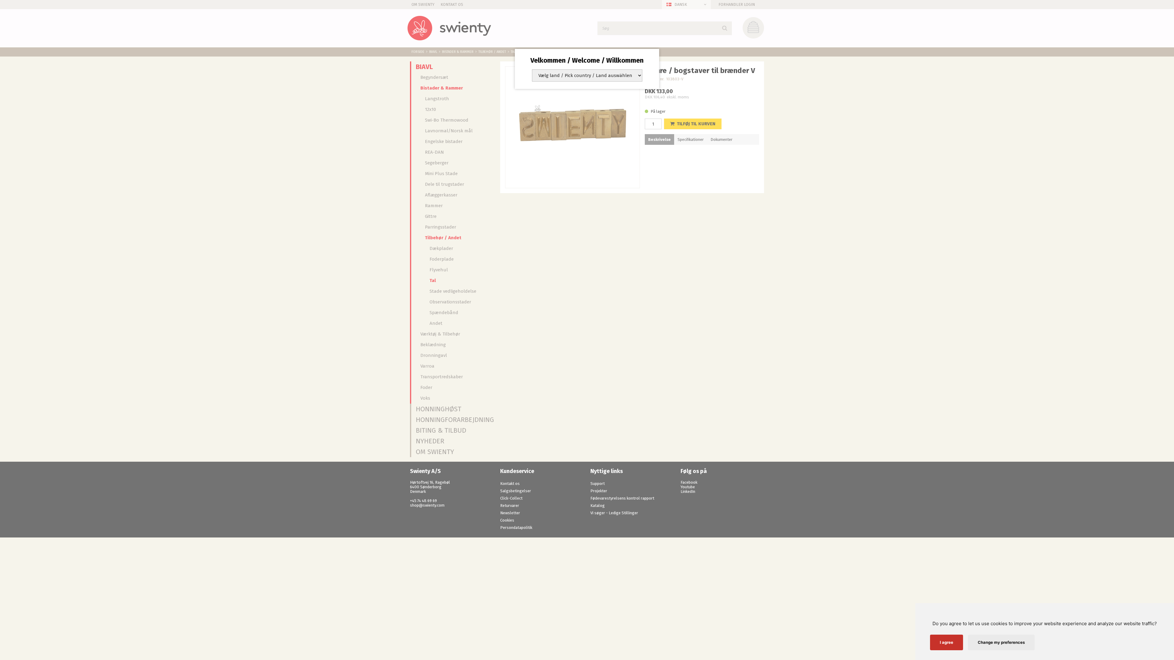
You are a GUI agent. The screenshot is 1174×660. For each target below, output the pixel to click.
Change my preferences (1001, 642)
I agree (946, 642)
